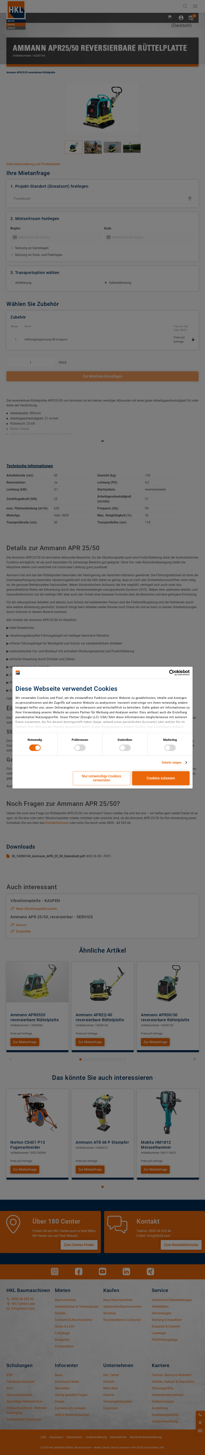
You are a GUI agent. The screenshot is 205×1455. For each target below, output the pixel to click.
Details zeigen (171, 763)
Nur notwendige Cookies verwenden (101, 778)
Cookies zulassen (161, 778)
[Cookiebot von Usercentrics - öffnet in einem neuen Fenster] (172, 673)
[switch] (80, 748)
